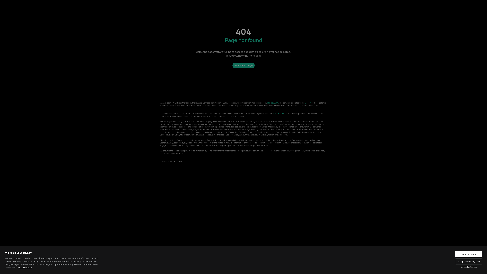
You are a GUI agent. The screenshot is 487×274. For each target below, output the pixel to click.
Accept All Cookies (469, 254)
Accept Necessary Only (468, 261)
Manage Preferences (469, 267)
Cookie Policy (25, 267)
